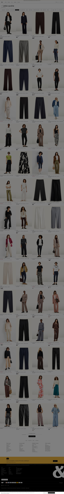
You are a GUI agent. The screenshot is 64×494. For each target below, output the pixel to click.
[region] (32, 493)
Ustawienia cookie (45, 492)
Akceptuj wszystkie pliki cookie (51, 492)
